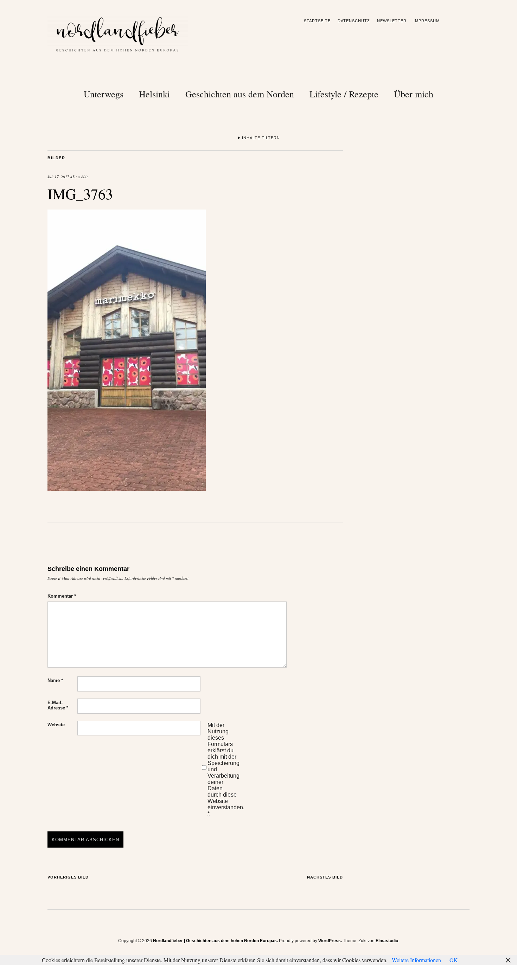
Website (56, 724)
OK (453, 960)
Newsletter (392, 21)
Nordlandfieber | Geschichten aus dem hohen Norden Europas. (215, 940)
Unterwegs (103, 94)
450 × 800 (79, 176)
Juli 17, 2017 (58, 176)
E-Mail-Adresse (57, 705)
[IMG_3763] (126, 488)
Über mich (413, 94)
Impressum (427, 21)
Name (55, 680)
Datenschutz (354, 21)
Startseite (317, 21)
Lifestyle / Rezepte (343, 94)
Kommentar (61, 596)
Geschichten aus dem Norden (239, 94)
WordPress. (330, 940)
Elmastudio (387, 940)
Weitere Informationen (416, 960)
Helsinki (154, 94)
